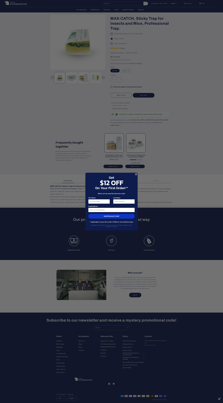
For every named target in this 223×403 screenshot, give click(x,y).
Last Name (116, 198)
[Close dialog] (136, 174)
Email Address (93, 206)
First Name (92, 198)
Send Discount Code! (111, 216)
